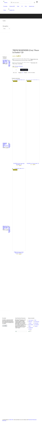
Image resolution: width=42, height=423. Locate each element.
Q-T (14, 16)
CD (10, 16)
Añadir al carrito (24, 69)
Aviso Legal (31, 320)
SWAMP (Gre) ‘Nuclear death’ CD (33, 163)
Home (3, 16)
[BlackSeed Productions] (5, 2)
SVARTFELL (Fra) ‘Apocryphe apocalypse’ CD (18, 164)
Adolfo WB (11, 419)
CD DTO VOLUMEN (31, 72)
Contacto (35, 326)
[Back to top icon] (37, 421)
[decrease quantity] (14, 70)
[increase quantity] (18, 70)
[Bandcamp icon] (38, 421)
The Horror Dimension (19, 66)
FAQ (35, 320)
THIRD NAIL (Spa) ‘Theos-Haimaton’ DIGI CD (19, 252)
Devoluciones (36, 321)
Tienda (7, 16)
